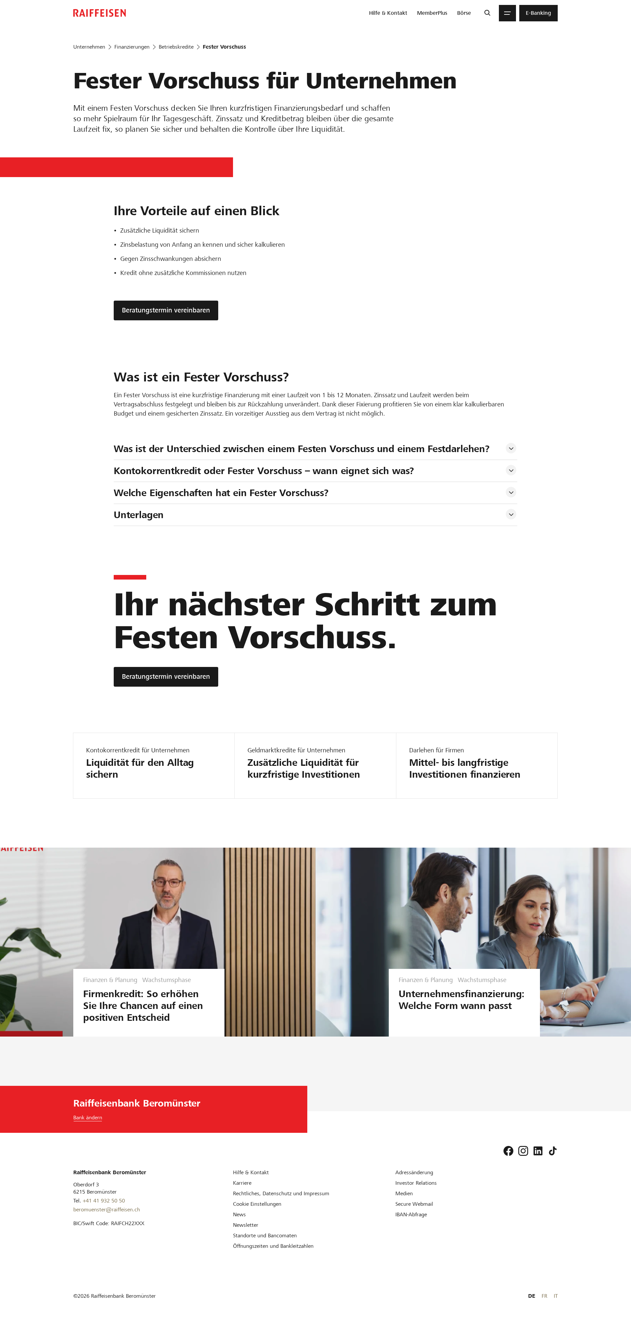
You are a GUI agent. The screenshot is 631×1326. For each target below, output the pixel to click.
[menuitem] (388, 13)
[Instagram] (523, 1151)
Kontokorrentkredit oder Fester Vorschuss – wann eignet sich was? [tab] (264, 470)
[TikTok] (553, 1151)
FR (544, 1296)
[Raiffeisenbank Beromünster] (100, 13)
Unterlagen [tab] (139, 514)
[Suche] (487, 13)
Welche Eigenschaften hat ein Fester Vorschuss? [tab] (221, 492)
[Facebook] (508, 1151)
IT (556, 1296)
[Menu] (507, 13)
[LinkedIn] (538, 1151)
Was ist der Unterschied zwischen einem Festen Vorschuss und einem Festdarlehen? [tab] (302, 448)
